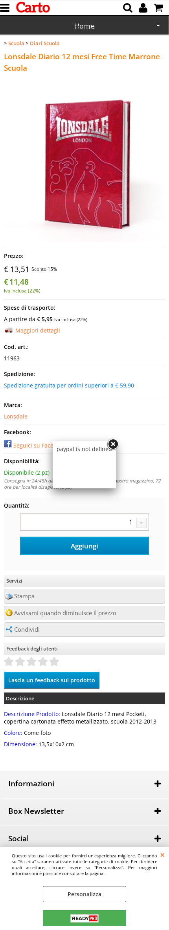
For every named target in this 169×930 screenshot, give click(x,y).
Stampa (24, 596)
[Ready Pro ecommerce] (84, 918)
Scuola (84, 26)
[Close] (113, 444)
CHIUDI (162, 855)
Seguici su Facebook (39, 445)
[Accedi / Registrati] (144, 8)
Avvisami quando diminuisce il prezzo (65, 613)
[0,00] (159, 8)
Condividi (27, 629)
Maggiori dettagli (37, 330)
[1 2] (84, 523)
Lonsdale (16, 416)
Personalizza (84, 894)
